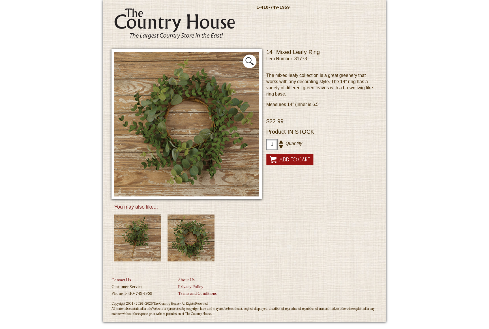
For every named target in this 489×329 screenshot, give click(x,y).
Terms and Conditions (197, 293)
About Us (186, 279)
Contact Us (121, 279)
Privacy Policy (190, 286)
